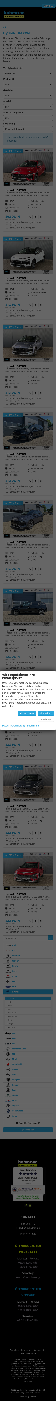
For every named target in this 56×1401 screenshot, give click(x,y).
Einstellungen (46, 719)
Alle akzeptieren (27, 713)
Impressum (33, 725)
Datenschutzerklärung (13, 725)
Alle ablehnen (45, 713)
